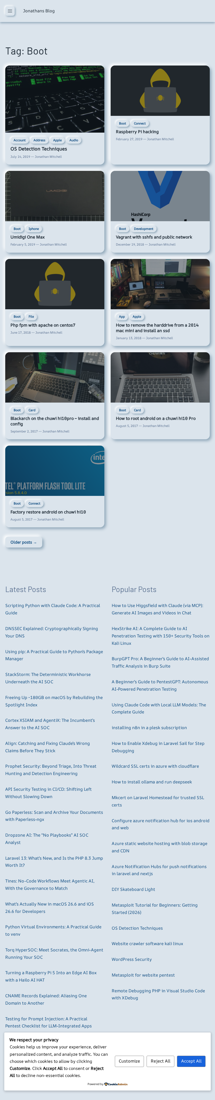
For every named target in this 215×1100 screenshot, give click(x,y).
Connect (140, 123)
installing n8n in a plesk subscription (149, 727)
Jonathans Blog (39, 11)
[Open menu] (10, 11)
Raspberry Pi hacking (137, 131)
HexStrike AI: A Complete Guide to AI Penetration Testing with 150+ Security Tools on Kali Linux (160, 636)
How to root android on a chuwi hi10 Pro (156, 418)
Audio (73, 140)
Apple (57, 140)
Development (143, 228)
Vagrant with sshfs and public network (154, 237)
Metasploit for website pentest (143, 975)
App (122, 316)
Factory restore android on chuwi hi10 (48, 512)
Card (32, 410)
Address (39, 140)
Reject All (160, 1061)
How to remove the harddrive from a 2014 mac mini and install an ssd (157, 327)
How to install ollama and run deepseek (152, 782)
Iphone (34, 228)
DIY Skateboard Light (133, 889)
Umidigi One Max (27, 237)
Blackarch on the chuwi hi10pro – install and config (54, 421)
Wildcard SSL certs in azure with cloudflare (155, 766)
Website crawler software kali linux (147, 943)
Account (20, 140)
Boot (122, 123)
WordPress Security (132, 959)
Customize (129, 1061)
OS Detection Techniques (38, 148)
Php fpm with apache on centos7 (42, 325)
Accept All (191, 1061)
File (31, 316)
